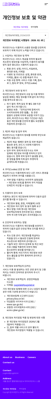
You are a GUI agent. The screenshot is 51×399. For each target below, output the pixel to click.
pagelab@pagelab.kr (24, 285)
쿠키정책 (34, 27)
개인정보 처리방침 (20, 27)
